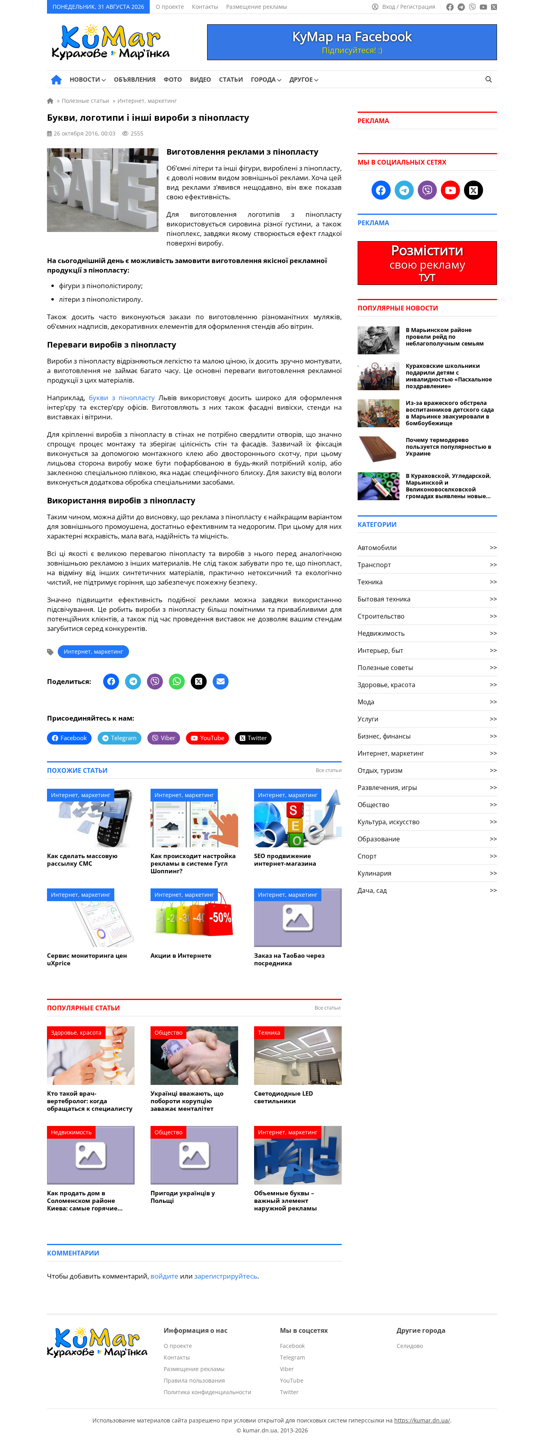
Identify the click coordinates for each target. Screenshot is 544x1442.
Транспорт (427, 564)
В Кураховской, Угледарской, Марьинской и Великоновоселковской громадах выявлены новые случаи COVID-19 (448, 485)
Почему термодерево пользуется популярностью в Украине (448, 446)
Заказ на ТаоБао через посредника (289, 959)
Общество (168, 1032)
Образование (427, 839)
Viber (287, 1369)
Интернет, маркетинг (93, 651)
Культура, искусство (427, 821)
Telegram (292, 1357)
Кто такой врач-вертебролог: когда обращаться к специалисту (90, 1101)
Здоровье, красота (76, 1032)
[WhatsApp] (177, 682)
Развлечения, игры (427, 787)
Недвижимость (71, 1132)
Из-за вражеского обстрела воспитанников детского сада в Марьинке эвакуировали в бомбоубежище (450, 412)
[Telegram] (133, 682)
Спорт (427, 856)
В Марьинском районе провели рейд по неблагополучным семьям (445, 336)
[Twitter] (199, 682)
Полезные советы (427, 667)
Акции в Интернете (181, 955)
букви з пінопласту (122, 397)
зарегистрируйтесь (225, 1276)
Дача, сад (427, 890)
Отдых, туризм (427, 770)
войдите (164, 1276)
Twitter (289, 1392)
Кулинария (427, 873)
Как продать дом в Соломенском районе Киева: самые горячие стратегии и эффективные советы (89, 1200)
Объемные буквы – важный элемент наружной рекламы (285, 1200)
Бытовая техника (427, 599)
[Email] (221, 682)
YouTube (291, 1380)
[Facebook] (111, 682)
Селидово (410, 1346)
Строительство (427, 616)
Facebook (292, 1346)
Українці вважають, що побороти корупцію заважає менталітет (187, 1101)
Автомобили (427, 547)
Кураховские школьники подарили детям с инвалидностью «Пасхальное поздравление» (449, 375)
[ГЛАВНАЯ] (56, 79)
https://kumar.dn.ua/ (422, 1420)
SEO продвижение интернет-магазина (285, 859)
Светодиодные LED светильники (283, 1097)
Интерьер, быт (427, 650)
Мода (427, 701)
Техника (269, 1032)
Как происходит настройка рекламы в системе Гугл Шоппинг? (193, 863)
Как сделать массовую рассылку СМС (82, 859)
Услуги (427, 719)
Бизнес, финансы (427, 736)
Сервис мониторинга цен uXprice (87, 959)
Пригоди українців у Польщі (183, 1196)
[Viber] (155, 682)
